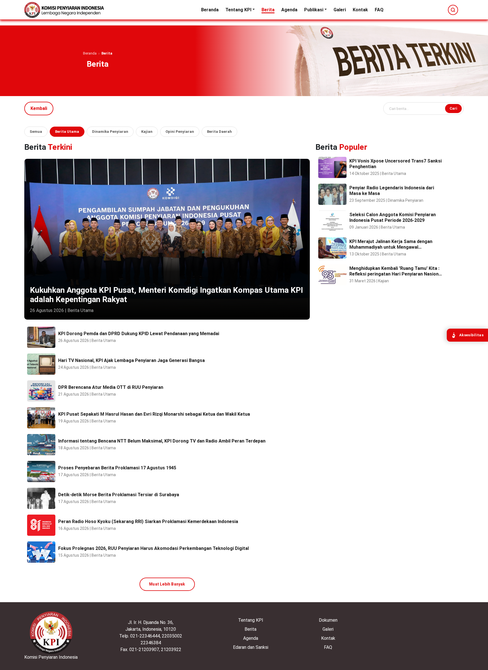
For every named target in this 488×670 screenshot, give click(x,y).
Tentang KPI (238, 9)
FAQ (379, 9)
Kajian (146, 131)
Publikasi (313, 9)
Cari (453, 108)
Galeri (340, 9)
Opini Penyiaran (179, 131)
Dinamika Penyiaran (110, 131)
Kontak (360, 9)
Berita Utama (67, 131)
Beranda (210, 9)
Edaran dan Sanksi (250, 647)
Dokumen (328, 620)
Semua (36, 131)
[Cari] (453, 10)
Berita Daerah (219, 131)
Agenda (289, 9)
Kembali (38, 108)
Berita (268, 9)
